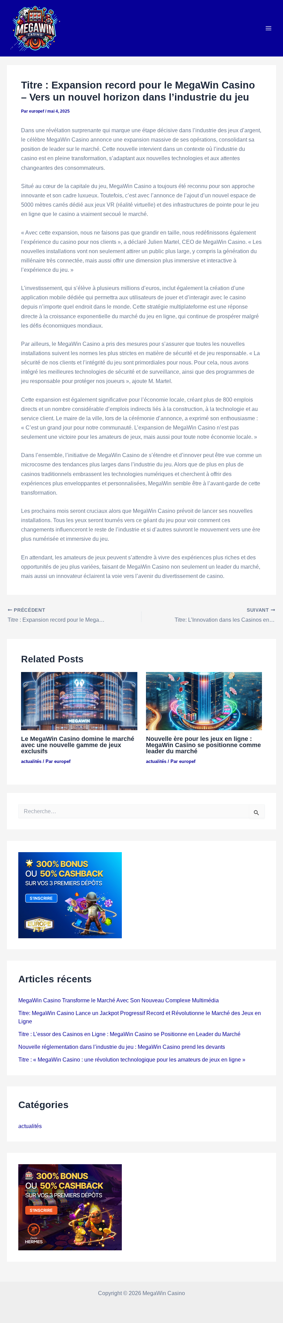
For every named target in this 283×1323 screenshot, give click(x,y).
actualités (31, 761)
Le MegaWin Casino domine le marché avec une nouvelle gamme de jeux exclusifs (77, 745)
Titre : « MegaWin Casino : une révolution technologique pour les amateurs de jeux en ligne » (131, 1059)
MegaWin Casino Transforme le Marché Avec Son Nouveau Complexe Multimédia (118, 1000)
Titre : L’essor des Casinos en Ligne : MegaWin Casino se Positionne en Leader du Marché (129, 1034)
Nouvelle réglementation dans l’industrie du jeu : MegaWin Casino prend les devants (121, 1047)
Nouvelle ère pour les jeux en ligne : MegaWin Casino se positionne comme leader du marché (203, 745)
